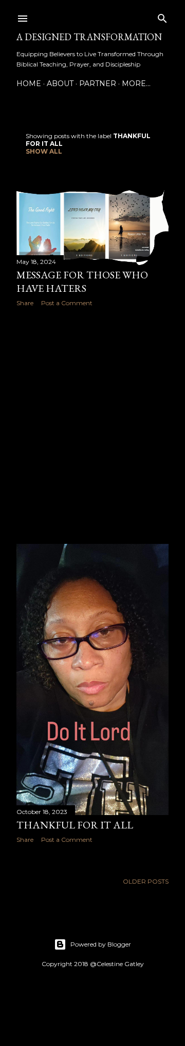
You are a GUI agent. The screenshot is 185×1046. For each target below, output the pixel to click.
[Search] (162, 16)
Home (28, 83)
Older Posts (146, 881)
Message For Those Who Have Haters (82, 281)
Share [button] (24, 303)
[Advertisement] (92, 425)
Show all (44, 151)
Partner (97, 83)
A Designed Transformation (89, 37)
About (60, 83)
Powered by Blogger (100, 944)
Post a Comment (66, 303)
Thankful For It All (74, 825)
